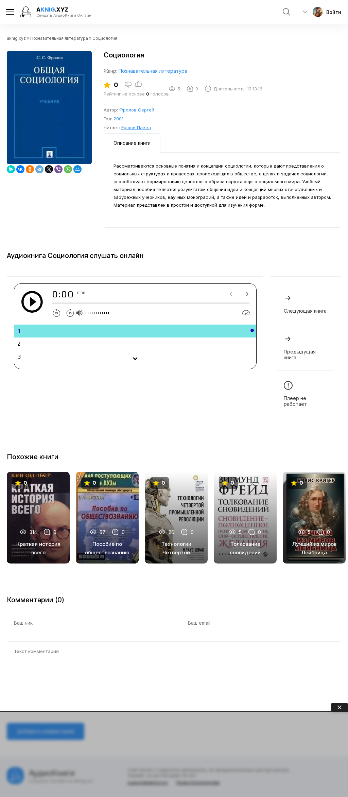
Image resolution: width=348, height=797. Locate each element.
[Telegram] (39, 169)
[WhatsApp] (68, 169)
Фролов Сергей (136, 109)
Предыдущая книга (300, 354)
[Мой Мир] (77, 169)
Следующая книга (305, 311)
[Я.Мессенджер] (11, 169)
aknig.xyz (16, 38)
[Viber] (58, 169)
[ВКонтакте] (20, 169)
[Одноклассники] (30, 169)
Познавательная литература (59, 38)
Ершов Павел (136, 127)
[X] (49, 169)
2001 (118, 118)
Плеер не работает (295, 401)
